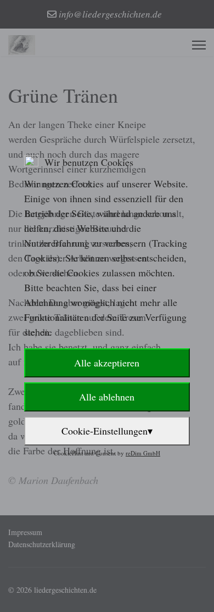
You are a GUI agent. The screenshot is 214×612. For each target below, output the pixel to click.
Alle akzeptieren (106, 362)
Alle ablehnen (106, 396)
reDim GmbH (143, 453)
